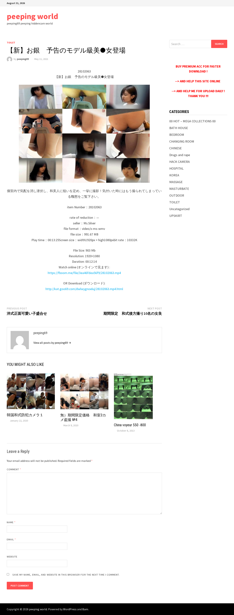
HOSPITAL (176, 168)
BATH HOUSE (178, 128)
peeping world (32, 16)
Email (11, 539)
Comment (14, 469)
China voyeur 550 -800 (130, 425)
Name (11, 522)
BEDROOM (176, 135)
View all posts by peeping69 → (52, 342)
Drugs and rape (179, 155)
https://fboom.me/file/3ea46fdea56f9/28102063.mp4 (84, 273)
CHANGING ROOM (181, 141)
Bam (85, 609)
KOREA (174, 175)
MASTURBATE (179, 189)
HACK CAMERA (179, 162)
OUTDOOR (176, 195)
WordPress (70, 609)
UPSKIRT (175, 216)
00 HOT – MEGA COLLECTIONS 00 (192, 121)
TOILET (11, 42)
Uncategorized (179, 209)
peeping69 (23, 59)
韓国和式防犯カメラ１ (25, 415)
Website (12, 556)
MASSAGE (176, 182)
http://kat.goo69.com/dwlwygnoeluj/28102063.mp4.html (84, 289)
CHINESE (175, 148)
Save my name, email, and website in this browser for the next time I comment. (66, 574)
